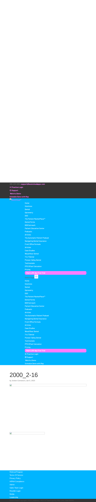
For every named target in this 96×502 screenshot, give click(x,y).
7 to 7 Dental (29, 257)
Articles (28, 235)
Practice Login (17, 187)
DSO (26, 216)
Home (27, 203)
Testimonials (30, 263)
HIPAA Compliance (17, 481)
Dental (27, 209)
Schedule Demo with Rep (19, 197)
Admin (12, 485)
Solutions (28, 206)
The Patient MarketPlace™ (35, 219)
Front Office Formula (33, 244)
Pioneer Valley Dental (33, 260)
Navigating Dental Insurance (35, 241)
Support (14, 190)
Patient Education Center (34, 228)
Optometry (29, 212)
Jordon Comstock (18, 381)
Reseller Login (15, 491)
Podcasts (28, 231)
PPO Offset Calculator (33, 266)
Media (12, 494)
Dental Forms (30, 222)
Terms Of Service (16, 475)
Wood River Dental (32, 254)
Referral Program (16, 472)
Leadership (14, 497)
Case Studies (30, 250)
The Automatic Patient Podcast (37, 238)
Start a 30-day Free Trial (35, 273)
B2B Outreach (30, 225)
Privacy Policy (15, 478)
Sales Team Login (16, 488)
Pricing (27, 269)
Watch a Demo (15, 193)
